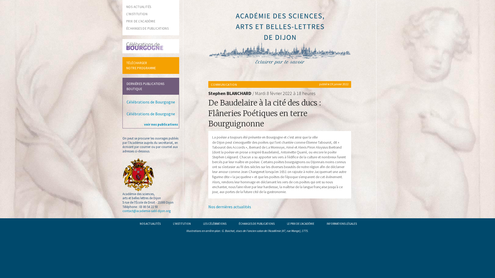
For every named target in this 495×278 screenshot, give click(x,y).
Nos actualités (150, 223)
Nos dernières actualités (229, 206)
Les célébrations (214, 223)
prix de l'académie (140, 21)
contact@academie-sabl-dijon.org (146, 211)
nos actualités (138, 7)
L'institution (182, 223)
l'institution (136, 14)
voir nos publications (161, 124)
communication (224, 84)
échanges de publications (147, 28)
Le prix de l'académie (300, 223)
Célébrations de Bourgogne (151, 102)
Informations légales (342, 223)
